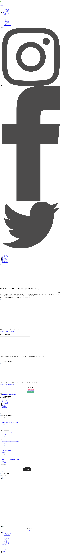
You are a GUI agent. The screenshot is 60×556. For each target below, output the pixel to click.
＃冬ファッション (5, 260)
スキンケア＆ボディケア (8, 7)
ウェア (5, 14)
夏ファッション (4, 408)
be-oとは (5, 552)
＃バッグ (3, 257)
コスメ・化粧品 (6, 10)
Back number (28, 469)
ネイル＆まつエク (6, 8)
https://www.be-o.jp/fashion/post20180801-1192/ (7, 357)
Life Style (3, 424)
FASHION (3, 12)
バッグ (3, 404)
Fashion (3, 461)
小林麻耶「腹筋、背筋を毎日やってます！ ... (10, 422)
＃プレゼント (4, 258)
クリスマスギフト (5, 400)
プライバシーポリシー (7, 553)
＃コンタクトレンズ (5, 255)
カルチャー (5, 24)
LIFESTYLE (4, 18)
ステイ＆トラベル (6, 23)
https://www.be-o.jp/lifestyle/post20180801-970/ (7, 331)
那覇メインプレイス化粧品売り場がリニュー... (10, 459)
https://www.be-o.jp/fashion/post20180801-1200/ (7, 384)
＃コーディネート (5, 254)
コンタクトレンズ (5, 402)
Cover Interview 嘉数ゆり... (7, 450)
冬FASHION (4, 406)
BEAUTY (3, 532)
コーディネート (6, 15)
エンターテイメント (7, 22)
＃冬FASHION (4, 259)
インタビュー (6, 425)
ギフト (5, 19)
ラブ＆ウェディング (7, 21)
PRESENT (3, 551)
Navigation (1, 5)
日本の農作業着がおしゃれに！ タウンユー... (10, 432)
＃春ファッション (5, 262)
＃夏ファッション (5, 261)
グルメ (5, 20)
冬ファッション (4, 407)
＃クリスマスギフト (5, 253)
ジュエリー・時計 (6, 13)
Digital (28, 467)
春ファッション (6, 541)
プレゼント (4, 405)
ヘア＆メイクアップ (7, 9)
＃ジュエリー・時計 (5, 256)
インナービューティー (7, 25)
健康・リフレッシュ (7, 11)
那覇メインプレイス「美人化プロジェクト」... (10, 441)
